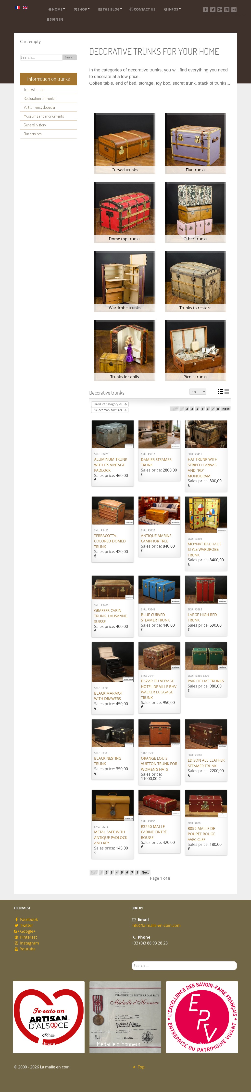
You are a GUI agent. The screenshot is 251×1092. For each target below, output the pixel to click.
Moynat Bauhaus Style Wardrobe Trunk (204, 549)
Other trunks (195, 239)
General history (35, 124)
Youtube (27, 949)
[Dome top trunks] (124, 212)
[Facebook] (205, 9)
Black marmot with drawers (108, 696)
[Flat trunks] (195, 143)
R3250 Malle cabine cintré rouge (154, 832)
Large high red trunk (202, 618)
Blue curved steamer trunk (155, 618)
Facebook (28, 919)
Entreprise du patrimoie (200, 1044)
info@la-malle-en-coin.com (156, 925)
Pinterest (28, 937)
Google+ (27, 931)
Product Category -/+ (108, 404)
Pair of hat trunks (206, 681)
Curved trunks (125, 170)
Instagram (29, 943)
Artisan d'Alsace (37, 1044)
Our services (32, 133)
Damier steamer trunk (156, 463)
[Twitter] (212, 9)
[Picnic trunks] (195, 350)
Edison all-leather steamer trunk (206, 763)
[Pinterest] (226, 9)
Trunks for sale (34, 89)
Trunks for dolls (124, 377)
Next (225, 409)
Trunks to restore (195, 308)
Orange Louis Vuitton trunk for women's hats (159, 764)
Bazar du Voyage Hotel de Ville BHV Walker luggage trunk (158, 689)
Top (141, 1067)
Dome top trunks (124, 239)
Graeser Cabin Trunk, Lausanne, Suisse (111, 616)
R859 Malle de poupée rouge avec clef (201, 834)
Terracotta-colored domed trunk (110, 541)
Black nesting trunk (107, 761)
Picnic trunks (195, 377)
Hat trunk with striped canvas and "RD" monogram (202, 467)
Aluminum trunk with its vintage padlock (110, 465)
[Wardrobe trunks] (124, 281)
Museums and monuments (44, 116)
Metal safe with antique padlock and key (110, 837)
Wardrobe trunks (125, 308)
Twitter (26, 925)
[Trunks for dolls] (124, 350)
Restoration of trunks (39, 98)
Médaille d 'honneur (119, 1044)
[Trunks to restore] (195, 281)
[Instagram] (234, 9)
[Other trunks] (195, 212)
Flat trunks (195, 170)
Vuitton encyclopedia (39, 107)
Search (69, 57)
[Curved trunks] (124, 143)
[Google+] (220, 9)
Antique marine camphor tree (156, 539)
